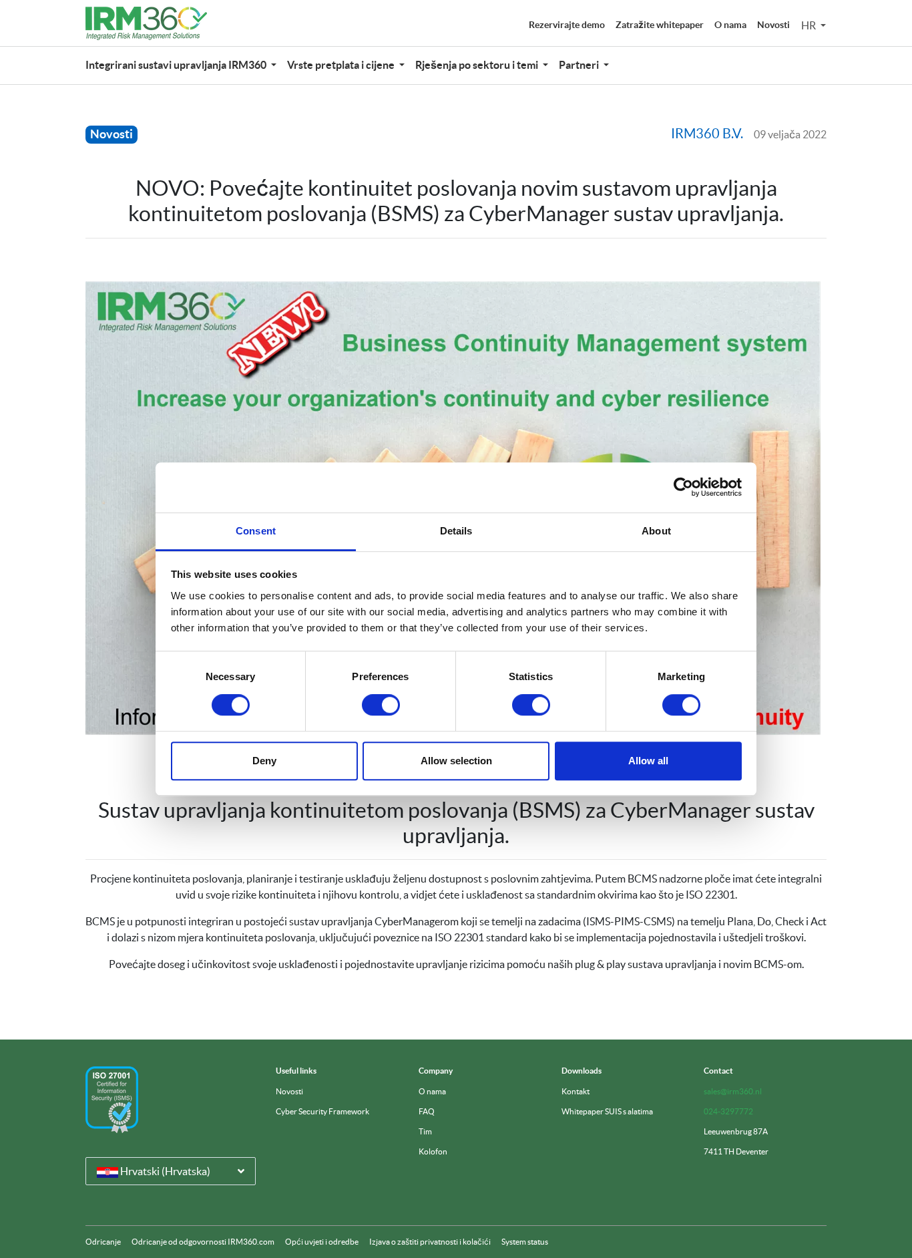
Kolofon (433, 1151)
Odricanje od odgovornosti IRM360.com (203, 1241)
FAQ (427, 1111)
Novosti (773, 24)
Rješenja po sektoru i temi (477, 65)
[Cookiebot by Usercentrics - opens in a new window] (683, 487)
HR (809, 25)
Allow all (648, 760)
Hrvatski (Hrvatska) (164, 1171)
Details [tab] (456, 530)
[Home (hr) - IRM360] (146, 23)
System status (524, 1241)
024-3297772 (728, 1111)
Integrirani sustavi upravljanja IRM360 (176, 65)
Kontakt (575, 1091)
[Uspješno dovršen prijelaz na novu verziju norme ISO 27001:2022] (111, 1099)
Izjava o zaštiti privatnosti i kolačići (430, 1241)
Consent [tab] (256, 530)
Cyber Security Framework (322, 1111)
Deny (264, 760)
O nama (730, 24)
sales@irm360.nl (733, 1091)
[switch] (381, 705)
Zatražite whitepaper (660, 24)
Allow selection (456, 760)
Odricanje (103, 1241)
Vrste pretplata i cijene (342, 65)
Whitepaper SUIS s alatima (607, 1111)
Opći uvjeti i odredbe (322, 1241)
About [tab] (656, 530)
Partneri (580, 65)
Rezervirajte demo (567, 24)
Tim (425, 1131)
